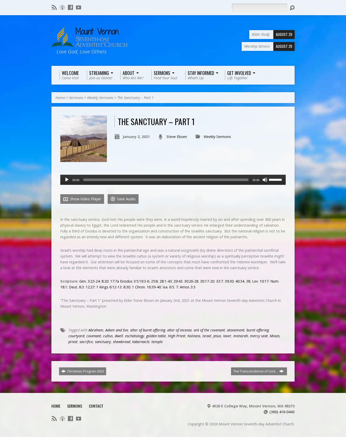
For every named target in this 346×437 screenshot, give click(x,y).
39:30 (229, 281)
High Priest (176, 335)
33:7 (219, 281)
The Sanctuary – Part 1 (135, 97)
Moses (275, 335)
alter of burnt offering (147, 330)
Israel (206, 335)
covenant (93, 335)
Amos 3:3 (187, 287)
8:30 (126, 287)
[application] (173, 180)
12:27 (90, 287)
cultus (108, 335)
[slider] (276, 179)
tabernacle (140, 341)
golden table (156, 335)
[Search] (292, 7)
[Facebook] (70, 7)
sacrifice (86, 341)
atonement (235, 330)
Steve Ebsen (176, 136)
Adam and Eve (116, 330)
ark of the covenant (209, 330)
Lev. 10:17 (260, 281)
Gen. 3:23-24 (89, 281)
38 (248, 281)
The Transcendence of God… (256, 371)
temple (157, 341)
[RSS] (54, 7)
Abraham (95, 330)
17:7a (114, 281)
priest (73, 341)
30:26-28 (191, 281)
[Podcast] (62, 7)
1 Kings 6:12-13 (109, 287)
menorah (240, 335)
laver (227, 335)
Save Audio (126, 198)
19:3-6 (144, 281)
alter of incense (179, 330)
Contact (96, 406)
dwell (119, 335)
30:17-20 (207, 281)
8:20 (105, 281)
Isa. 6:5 (168, 287)
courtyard (76, 335)
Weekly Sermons (100, 97)
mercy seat (259, 335)
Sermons (76, 97)
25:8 (154, 281)
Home (60, 97)
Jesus (217, 335)
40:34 (239, 281)
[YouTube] (78, 7)
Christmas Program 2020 (85, 371)
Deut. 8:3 (76, 287)
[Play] (66, 179)
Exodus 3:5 (129, 281)
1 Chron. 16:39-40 (146, 287)
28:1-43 (166, 281)
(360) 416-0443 (282, 411)
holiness (193, 335)
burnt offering (257, 330)
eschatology (134, 335)
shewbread (121, 341)
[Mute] (264, 179)
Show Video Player (85, 198)
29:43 (178, 281)
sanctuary (103, 341)
